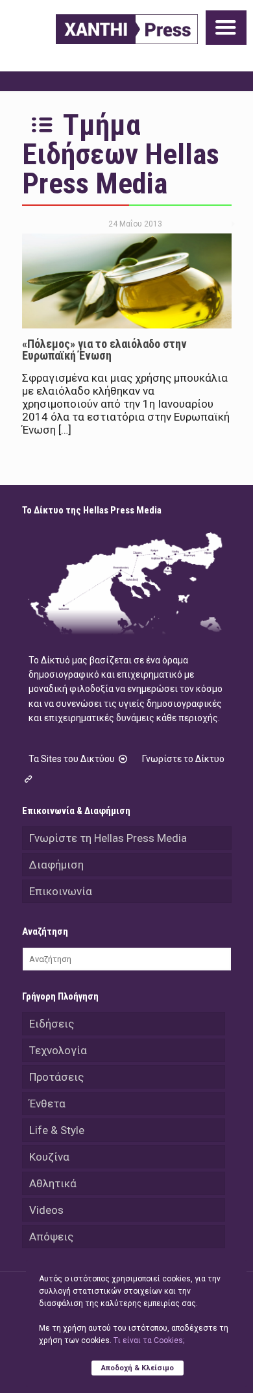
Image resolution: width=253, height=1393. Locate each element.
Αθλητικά (53, 1183)
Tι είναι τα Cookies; (149, 1340)
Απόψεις (51, 1236)
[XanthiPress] (127, 29)
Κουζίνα (49, 1156)
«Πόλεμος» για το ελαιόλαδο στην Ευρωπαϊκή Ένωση (104, 349)
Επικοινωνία (60, 891)
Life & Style (56, 1130)
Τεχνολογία (58, 1050)
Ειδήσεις (51, 1023)
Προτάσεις (56, 1076)
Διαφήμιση (56, 864)
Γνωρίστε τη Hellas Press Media (108, 838)
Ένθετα (47, 1103)
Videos (46, 1209)
